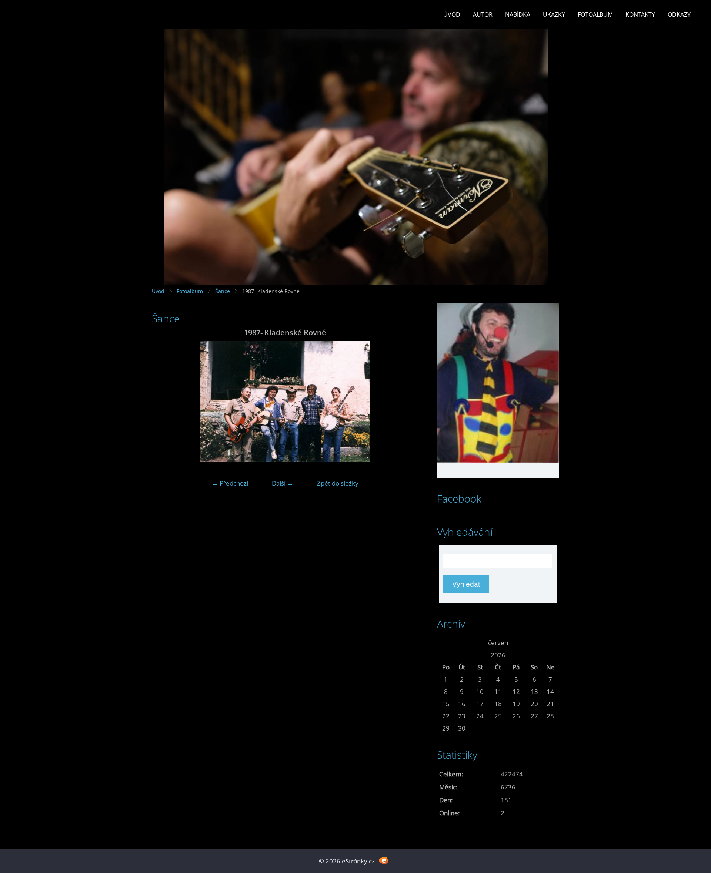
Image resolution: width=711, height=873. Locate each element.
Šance (222, 291)
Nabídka (517, 14)
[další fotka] (406, 401)
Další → (282, 483)
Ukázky (554, 14)
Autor (483, 14)
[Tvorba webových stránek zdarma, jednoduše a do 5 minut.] (383, 860)
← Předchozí (230, 483)
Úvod (451, 14)
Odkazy (679, 14)
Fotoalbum (595, 14)
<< (446, 642)
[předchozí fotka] (164, 401)
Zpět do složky (337, 483)
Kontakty (640, 14)
